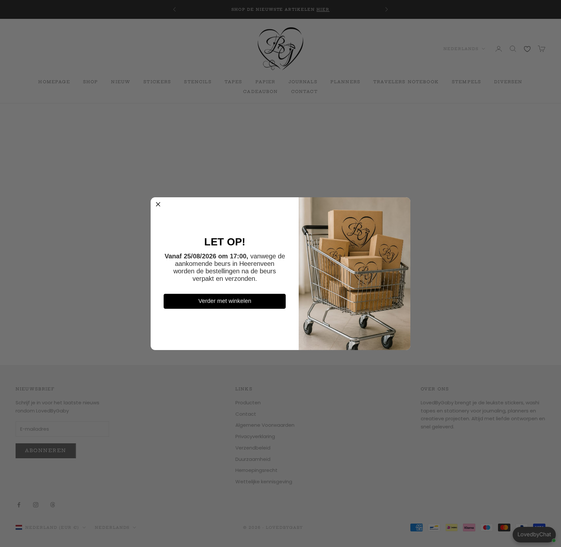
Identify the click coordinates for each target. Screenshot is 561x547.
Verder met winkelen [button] (224, 301)
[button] (158, 204)
